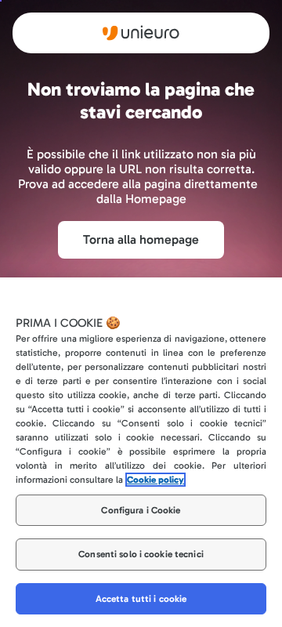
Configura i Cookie (140, 510)
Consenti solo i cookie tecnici (141, 554)
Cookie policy (155, 479)
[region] (141, 452)
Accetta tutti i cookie (141, 598)
